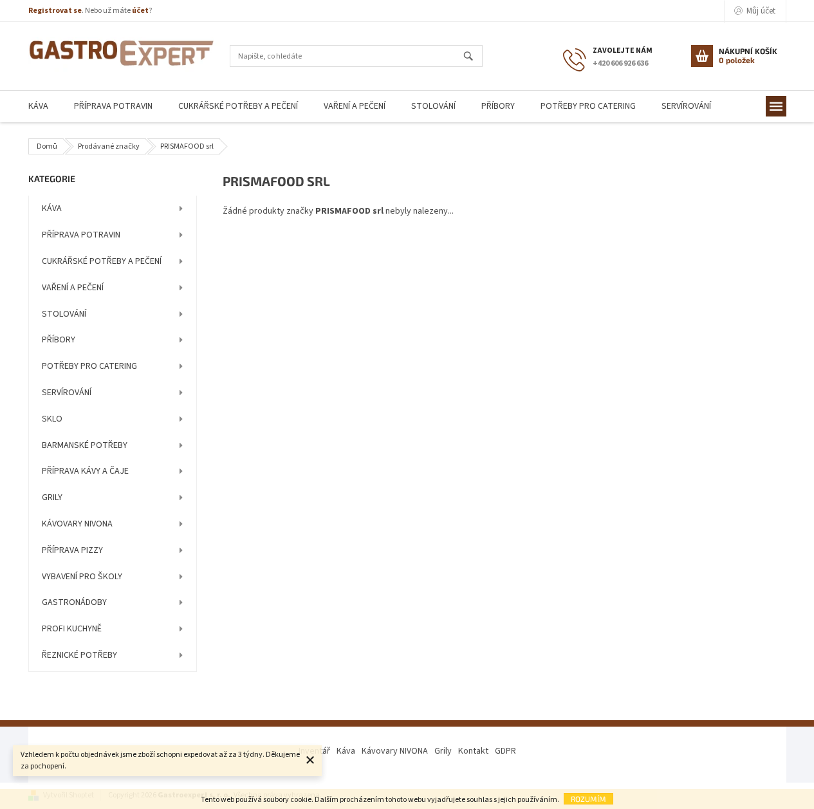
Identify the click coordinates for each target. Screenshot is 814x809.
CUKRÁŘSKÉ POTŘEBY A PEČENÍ (102, 261)
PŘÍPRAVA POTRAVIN (81, 234)
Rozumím (588, 798)
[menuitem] (38, 106)
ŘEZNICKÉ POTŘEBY (79, 655)
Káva (346, 751)
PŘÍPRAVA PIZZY (72, 550)
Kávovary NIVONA (395, 751)
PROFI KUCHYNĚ (72, 628)
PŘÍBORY (58, 339)
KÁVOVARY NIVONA (77, 523)
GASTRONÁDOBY (74, 602)
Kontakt (473, 751)
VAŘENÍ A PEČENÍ (73, 287)
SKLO (52, 419)
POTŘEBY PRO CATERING (89, 366)
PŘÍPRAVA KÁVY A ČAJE (85, 471)
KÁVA (52, 208)
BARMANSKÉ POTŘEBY (84, 445)
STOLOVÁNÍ (64, 314)
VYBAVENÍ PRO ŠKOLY (82, 576)
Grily (443, 751)
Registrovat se (55, 10)
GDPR (505, 751)
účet (140, 10)
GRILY (52, 497)
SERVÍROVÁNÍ (66, 392)
